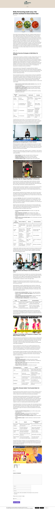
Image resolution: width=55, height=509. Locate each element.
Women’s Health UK (16, 313)
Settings (46, 507)
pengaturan (31, 508)
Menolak (42, 507)
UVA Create (26, 120)
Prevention (20, 120)
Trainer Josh (30, 442)
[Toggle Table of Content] (16, 50)
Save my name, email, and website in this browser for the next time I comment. (26, 493)
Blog (27, 6)
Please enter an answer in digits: (19, 496)
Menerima (37, 507)
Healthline (30, 312)
